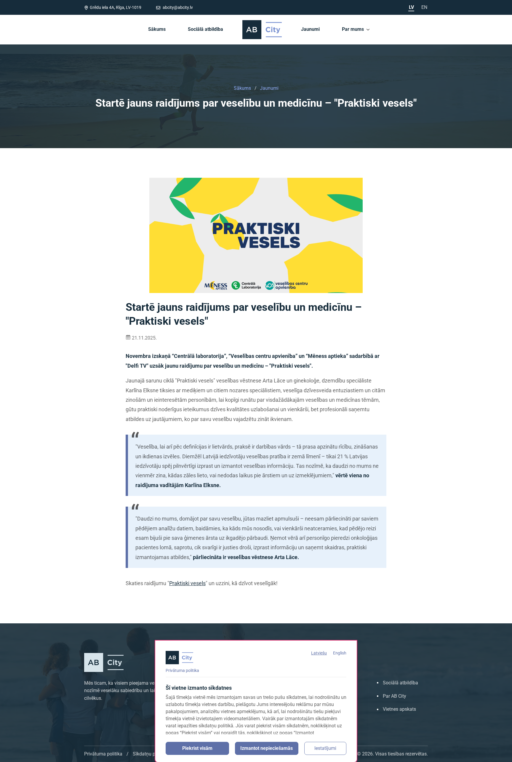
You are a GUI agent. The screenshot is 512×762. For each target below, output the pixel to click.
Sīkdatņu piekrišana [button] (153, 754)
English (339, 653)
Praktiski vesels (187, 583)
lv (411, 7)
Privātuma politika (182, 670)
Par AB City (394, 696)
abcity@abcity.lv (177, 7)
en (424, 7)
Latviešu (319, 653)
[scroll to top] (499, 755)
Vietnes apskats (399, 709)
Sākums (157, 29)
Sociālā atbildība (205, 29)
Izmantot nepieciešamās (266, 748)
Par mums (353, 29)
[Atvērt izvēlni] (368, 29)
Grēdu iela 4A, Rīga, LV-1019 (115, 7)
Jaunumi (310, 29)
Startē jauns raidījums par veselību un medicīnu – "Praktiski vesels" (256, 103)
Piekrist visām (197, 748)
